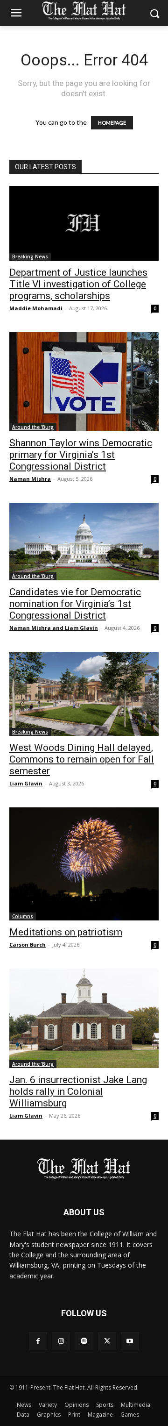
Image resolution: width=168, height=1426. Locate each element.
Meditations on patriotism (65, 932)
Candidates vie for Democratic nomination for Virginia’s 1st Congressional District (75, 603)
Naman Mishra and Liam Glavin (53, 627)
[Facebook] (38, 1341)
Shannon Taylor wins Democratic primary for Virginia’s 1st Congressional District (80, 454)
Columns (22, 916)
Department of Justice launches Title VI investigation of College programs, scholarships (78, 284)
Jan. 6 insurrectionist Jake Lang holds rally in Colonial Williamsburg (78, 1091)
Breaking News (30, 256)
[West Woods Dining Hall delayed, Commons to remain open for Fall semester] (84, 694)
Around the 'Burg (33, 427)
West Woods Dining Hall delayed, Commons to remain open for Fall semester (81, 759)
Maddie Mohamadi (36, 308)
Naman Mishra (30, 478)
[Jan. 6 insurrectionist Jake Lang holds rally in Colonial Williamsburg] (84, 1018)
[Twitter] (107, 1341)
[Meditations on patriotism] (84, 863)
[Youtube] (130, 1341)
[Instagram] (61, 1341)
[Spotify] (84, 1341)
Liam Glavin (25, 783)
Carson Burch (27, 944)
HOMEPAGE (112, 123)
